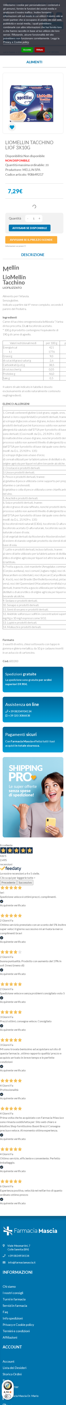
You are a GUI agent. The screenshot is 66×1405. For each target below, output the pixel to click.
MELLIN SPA (31, 170)
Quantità (15, 218)
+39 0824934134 (18, 1255)
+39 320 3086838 (19, 715)
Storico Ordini (12, 1374)
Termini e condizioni (16, 1331)
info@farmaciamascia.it (22, 1262)
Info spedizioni (13, 1318)
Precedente (8, 882)
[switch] (8, 1396)
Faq (5, 1312)
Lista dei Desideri (14, 1368)
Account (8, 1361)
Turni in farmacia (14, 1299)
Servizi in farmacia (15, 1305)
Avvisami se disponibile (29, 228)
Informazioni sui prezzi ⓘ (15, 246)
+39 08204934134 (20, 711)
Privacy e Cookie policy (18, 1325)
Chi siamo (9, 1286)
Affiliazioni (10, 1337)
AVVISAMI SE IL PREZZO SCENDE (31, 239)
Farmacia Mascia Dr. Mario (23, 1395)
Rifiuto (39, 50)
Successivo (25, 882)
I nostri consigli (13, 1293)
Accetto (27, 50)
